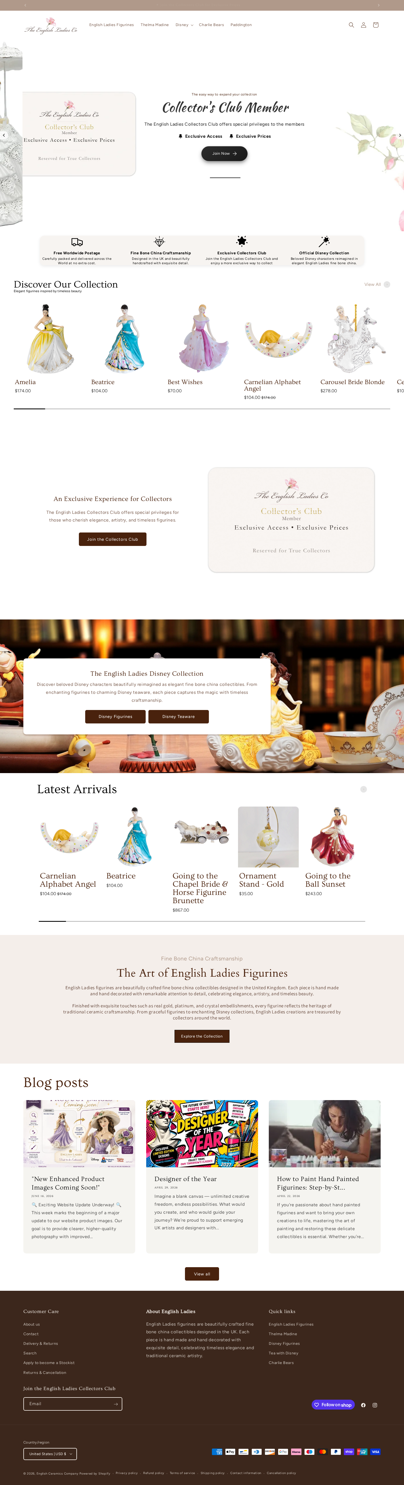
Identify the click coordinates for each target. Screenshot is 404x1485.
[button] (184, 25)
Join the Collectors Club (112, 539)
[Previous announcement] (25, 5)
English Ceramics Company (58, 1473)
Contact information (245, 1473)
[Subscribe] (116, 1404)
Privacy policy (127, 1473)
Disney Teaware (178, 716)
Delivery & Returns (40, 1343)
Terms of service (182, 1473)
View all (202, 1274)
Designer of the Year (185, 1179)
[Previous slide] (4, 135)
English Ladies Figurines (291, 1324)
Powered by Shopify (94, 1473)
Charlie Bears (281, 1362)
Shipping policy (213, 1473)
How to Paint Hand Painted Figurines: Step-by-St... (318, 1183)
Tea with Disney (283, 1353)
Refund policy (153, 1473)
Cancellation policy (281, 1473)
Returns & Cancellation (44, 1372)
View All (372, 284)
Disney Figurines (115, 716)
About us (31, 1324)
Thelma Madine (283, 1333)
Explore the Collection (202, 1036)
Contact (30, 1333)
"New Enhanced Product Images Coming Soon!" (68, 1183)
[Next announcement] (379, 5)
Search (30, 1353)
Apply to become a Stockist (49, 1362)
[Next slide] (400, 135)
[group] (49, 354)
